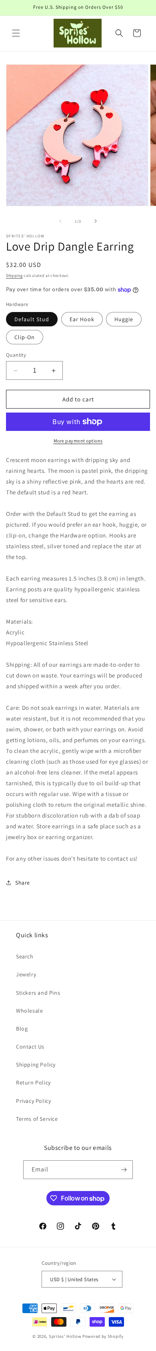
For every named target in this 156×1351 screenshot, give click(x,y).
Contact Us (30, 1046)
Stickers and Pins (38, 992)
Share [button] (22, 882)
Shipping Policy (36, 1064)
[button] (16, 33)
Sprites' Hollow (65, 1336)
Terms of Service (37, 1118)
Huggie (123, 319)
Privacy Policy (33, 1100)
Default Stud (31, 319)
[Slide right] (95, 221)
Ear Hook (82, 319)
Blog (22, 1028)
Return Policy (33, 1082)
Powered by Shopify (103, 1336)
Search (25, 956)
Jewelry (26, 974)
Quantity (16, 355)
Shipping (14, 275)
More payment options (78, 441)
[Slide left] (60, 221)
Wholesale (29, 1010)
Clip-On (24, 337)
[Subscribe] (123, 1169)
